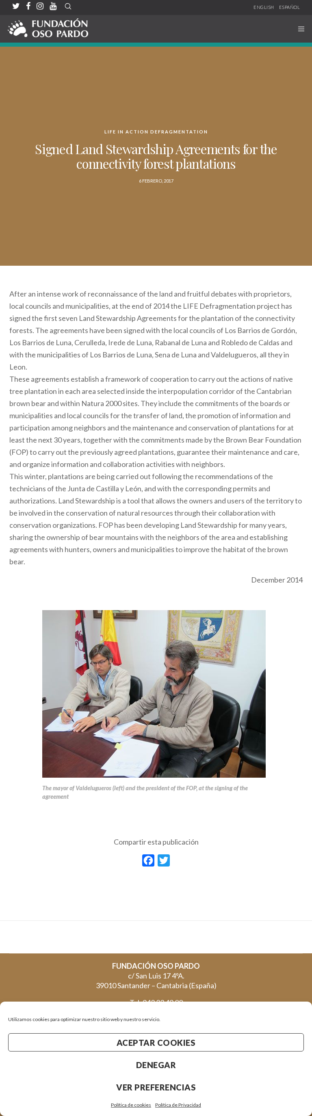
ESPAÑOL (289, 7)
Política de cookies (131, 1105)
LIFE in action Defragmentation (156, 131)
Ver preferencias (156, 1087)
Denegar (156, 1065)
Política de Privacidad (178, 1105)
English (264, 7)
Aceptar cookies (156, 1042)
